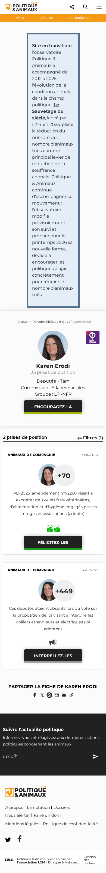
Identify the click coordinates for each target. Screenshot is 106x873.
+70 (64, 476)
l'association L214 (31, 862)
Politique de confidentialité (70, 823)
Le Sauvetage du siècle (48, 111)
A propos (14, 807)
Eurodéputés (79, 18)
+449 (64, 591)
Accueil (23, 322)
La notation (38, 807)
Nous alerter (17, 815)
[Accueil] (16, 12)
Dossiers (62, 807)
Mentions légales (22, 823)
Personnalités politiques (51, 322)
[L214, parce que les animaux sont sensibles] (9, 860)
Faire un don (46, 815)
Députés (47, 18)
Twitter (41, 831)
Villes (20, 18)
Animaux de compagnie (31, 455)
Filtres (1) (93, 437)
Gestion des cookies (90, 860)
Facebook (16, 831)
